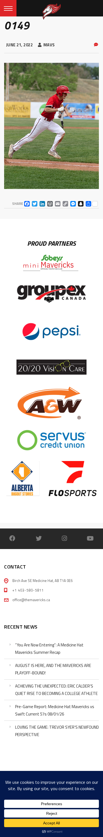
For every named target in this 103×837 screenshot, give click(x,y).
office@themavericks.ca (31, 600)
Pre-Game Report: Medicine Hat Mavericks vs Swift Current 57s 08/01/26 (54, 710)
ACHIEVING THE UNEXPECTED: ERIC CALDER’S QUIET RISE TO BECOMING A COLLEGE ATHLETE (56, 690)
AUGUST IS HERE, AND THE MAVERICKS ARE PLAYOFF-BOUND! (53, 669)
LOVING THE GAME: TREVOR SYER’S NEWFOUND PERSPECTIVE (57, 731)
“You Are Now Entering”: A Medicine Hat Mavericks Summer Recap (49, 648)
